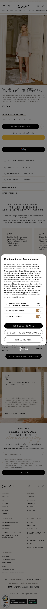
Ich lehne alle (23, 340)
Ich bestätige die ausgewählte (23, 333)
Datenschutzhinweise (11, 279)
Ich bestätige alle (23, 326)
